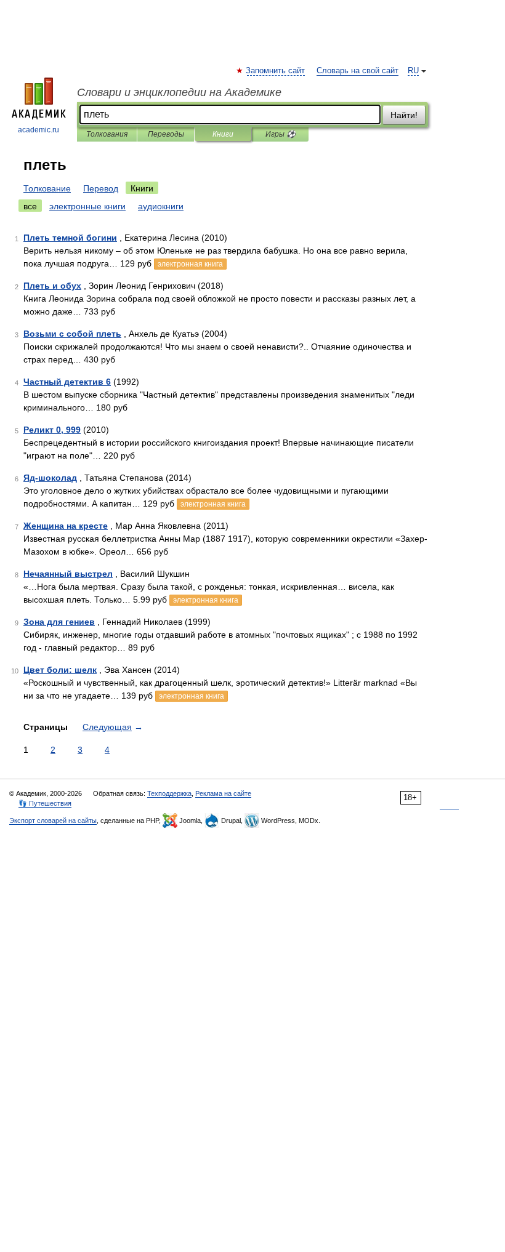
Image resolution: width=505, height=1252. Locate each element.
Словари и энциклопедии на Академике (179, 92)
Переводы (166, 134)
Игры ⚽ (280, 134)
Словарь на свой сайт (357, 70)
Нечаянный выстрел (68, 574)
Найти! (404, 115)
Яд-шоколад (50, 478)
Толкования (106, 134)
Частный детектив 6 (67, 382)
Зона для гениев (59, 622)
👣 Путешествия (44, 803)
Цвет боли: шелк (60, 670)
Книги (222, 134)
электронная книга (190, 264)
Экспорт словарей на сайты (53, 820)
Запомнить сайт (276, 70)
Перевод (100, 188)
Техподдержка (169, 793)
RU (413, 70)
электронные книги (87, 206)
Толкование (47, 188)
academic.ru (38, 130)
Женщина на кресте (65, 526)
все (30, 206)
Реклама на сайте (223, 793)
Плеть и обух (52, 286)
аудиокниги (161, 206)
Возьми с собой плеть (72, 334)
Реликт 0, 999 (52, 430)
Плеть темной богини (70, 238)
